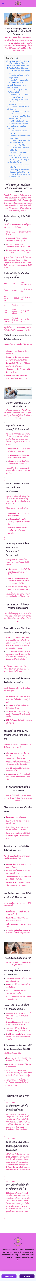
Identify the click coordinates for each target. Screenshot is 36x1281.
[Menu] (3, 3)
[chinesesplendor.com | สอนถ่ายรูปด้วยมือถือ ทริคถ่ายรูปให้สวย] (18, 3)
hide (15, 58)
